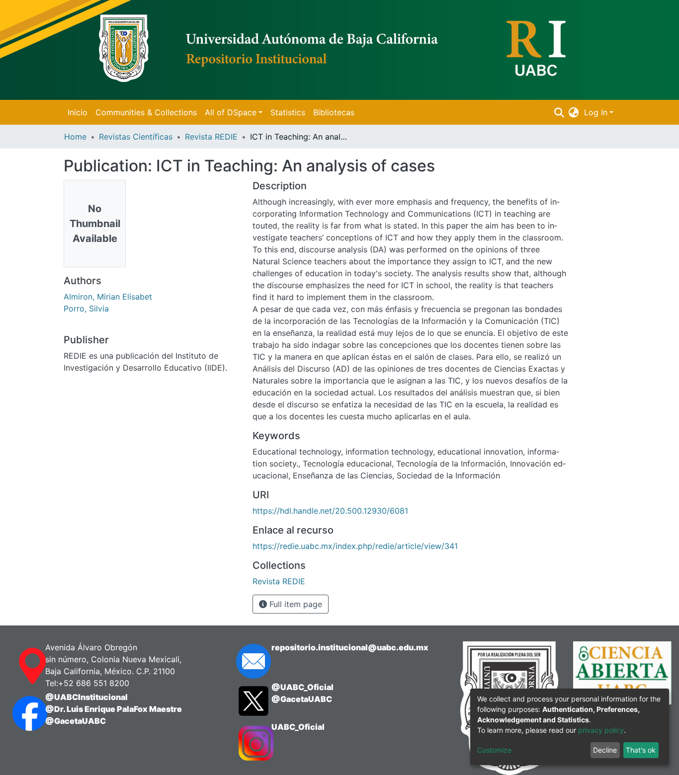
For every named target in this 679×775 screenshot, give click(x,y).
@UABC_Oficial (302, 687)
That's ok (641, 750)
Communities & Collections (146, 112)
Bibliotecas (333, 112)
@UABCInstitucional (86, 697)
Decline (605, 750)
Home (75, 137)
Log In (595, 112)
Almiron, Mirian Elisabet (108, 297)
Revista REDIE (211, 137)
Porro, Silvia (86, 308)
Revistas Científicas (135, 137)
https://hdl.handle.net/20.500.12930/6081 (330, 511)
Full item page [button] (294, 604)
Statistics (287, 112)
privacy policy (601, 730)
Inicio (77, 112)
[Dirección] (19, 666)
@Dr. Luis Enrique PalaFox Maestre (113, 709)
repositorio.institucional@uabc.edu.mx (349, 647)
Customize (494, 750)
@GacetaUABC (75, 721)
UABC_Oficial (298, 727)
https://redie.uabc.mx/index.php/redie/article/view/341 (355, 546)
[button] (574, 112)
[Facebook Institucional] (19, 713)
